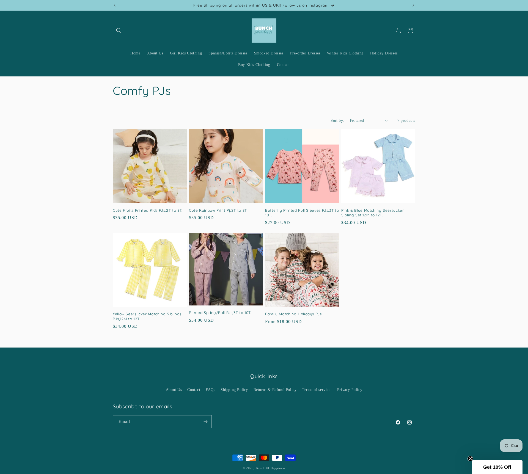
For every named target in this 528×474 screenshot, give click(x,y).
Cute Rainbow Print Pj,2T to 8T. (218, 210)
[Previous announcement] (115, 5)
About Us (174, 390)
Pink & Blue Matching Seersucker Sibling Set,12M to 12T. (372, 212)
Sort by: (337, 120)
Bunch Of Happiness (270, 468)
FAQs (210, 390)
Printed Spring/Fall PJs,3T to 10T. (220, 312)
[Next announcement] (413, 5)
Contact (193, 390)
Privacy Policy (349, 390)
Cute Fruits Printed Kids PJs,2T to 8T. (147, 210)
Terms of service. (317, 390)
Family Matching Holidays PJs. (293, 314)
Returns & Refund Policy (275, 390)
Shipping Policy (234, 390)
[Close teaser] (470, 458)
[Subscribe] (205, 421)
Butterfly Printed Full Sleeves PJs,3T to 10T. (302, 212)
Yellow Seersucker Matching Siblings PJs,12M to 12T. (147, 316)
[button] (119, 30)
